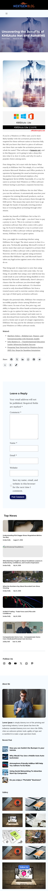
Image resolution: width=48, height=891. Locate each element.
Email (13, 455)
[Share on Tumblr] (5, 365)
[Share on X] (17, 359)
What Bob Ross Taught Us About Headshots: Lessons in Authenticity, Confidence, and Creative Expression (22, 562)
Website (14, 467)
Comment (15, 412)
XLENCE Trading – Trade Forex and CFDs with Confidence (19, 612)
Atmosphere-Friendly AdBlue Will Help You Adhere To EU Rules (26, 764)
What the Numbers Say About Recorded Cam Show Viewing (21, 587)
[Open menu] (6, 13)
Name (13, 443)
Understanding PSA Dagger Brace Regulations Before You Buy (22, 536)
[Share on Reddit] (39, 359)
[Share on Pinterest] (34, 359)
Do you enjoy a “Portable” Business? (25, 780)
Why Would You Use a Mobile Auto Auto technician (27, 757)
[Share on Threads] (10, 365)
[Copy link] (16, 365)
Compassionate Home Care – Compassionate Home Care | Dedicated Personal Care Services (21, 638)
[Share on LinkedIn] (22, 359)
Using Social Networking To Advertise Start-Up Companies (26, 772)
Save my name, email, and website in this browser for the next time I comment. (25, 485)
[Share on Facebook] (11, 359)
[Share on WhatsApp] (28, 359)
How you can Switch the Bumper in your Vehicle (27, 749)
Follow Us (24, 867)
